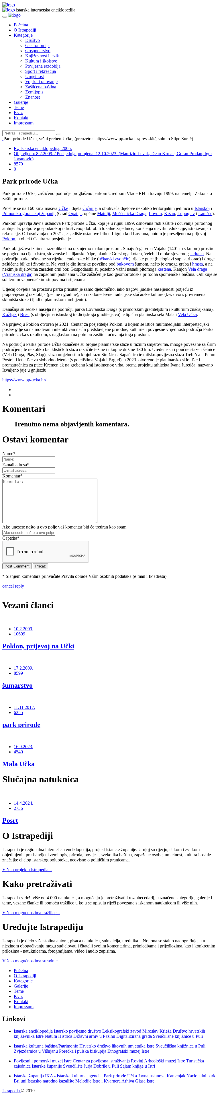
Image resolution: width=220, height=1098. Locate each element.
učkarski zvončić (114, 258)
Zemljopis (34, 91)
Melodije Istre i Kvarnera (98, 1081)
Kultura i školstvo (41, 60)
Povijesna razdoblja (42, 66)
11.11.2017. (24, 707)
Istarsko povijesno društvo (77, 1031)
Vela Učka (187, 314)
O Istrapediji (25, 30)
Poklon (8, 238)
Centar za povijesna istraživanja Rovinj (108, 1060)
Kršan (169, 213)
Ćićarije (89, 208)
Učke (63, 208)
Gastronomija (37, 45)
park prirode (21, 724)
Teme (19, 107)
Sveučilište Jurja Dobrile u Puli (91, 1066)
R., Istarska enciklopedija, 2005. (43, 148)
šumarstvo (17, 685)
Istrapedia (11, 1090)
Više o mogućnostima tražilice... (31, 912)
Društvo (32, 40)
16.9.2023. (23, 746)
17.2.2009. (23, 668)
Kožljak (9, 314)
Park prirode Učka (120, 1075)
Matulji (103, 213)
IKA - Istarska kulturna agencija (74, 1075)
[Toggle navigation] (4, 16)
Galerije (21, 102)
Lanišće (205, 213)
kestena (164, 269)
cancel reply (13, 586)
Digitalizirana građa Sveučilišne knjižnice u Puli (159, 1036)
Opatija (75, 213)
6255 (18, 712)
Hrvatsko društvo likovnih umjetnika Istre (116, 1046)
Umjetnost (34, 76)
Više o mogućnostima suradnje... (31, 960)
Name (8, 453)
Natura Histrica (58, 1036)
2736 (18, 808)
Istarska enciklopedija (33, 1031)
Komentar (12, 475)
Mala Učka (18, 764)
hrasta (197, 264)
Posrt (10, 820)
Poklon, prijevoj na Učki (38, 646)
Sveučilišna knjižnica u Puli (180, 1046)
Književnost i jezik (42, 55)
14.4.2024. (23, 803)
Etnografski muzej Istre (128, 1051)
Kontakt (21, 117)
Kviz (18, 112)
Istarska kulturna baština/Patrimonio (46, 1046)
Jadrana (197, 253)
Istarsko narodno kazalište (51, 1081)
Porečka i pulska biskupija (82, 1051)
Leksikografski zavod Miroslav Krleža (137, 1031)
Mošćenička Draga (129, 213)
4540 (18, 751)
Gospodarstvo (37, 50)
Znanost (32, 97)
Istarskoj (202, 208)
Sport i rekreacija (40, 71)
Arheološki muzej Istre (164, 1060)
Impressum (24, 122)
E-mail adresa (15, 464)
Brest (25, 314)
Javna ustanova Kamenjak (161, 1075)
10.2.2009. (23, 628)
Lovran (155, 213)
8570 (18, 163)
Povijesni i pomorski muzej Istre (43, 1060)
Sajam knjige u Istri (137, 1066)
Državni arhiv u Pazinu (94, 1036)
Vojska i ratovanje (41, 81)
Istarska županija (29, 1075)
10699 (19, 633)
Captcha (10, 538)
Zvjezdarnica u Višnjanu (36, 1051)
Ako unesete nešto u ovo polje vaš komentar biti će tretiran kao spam (64, 526)
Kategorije (23, 35)
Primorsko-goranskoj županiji (29, 213)
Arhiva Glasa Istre (137, 1081)
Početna (21, 24)
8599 (18, 673)
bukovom (125, 264)
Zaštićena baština (40, 86)
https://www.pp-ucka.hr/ (24, 379)
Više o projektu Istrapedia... (27, 869)
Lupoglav (186, 213)
